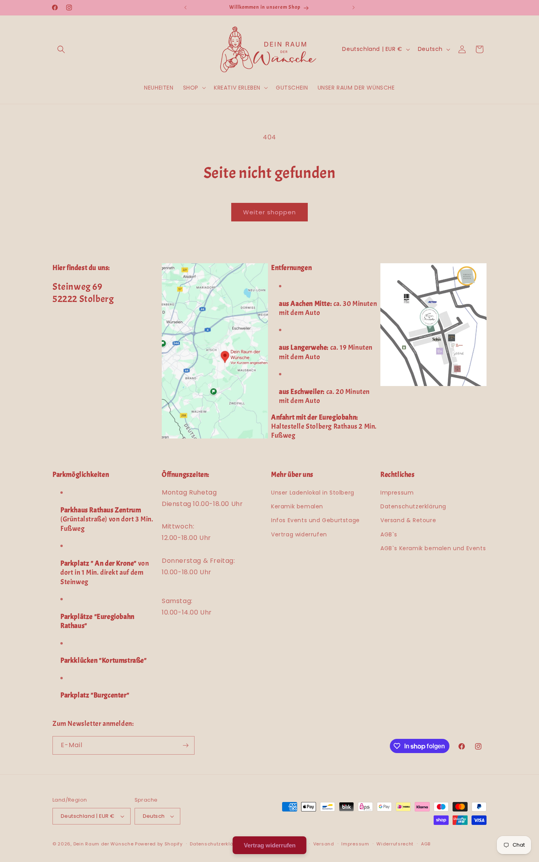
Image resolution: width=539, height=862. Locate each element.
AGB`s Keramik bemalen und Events (433, 548)
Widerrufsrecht (395, 844)
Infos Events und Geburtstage (315, 520)
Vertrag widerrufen (299, 534)
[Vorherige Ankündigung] (185, 7)
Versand (323, 844)
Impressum (397, 493)
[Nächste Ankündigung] (353, 7)
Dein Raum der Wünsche (103, 844)
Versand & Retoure (408, 520)
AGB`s (388, 534)
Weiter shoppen (269, 212)
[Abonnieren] (185, 745)
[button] (61, 49)
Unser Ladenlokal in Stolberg (312, 493)
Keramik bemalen (297, 506)
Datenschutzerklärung (413, 506)
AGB (425, 844)
